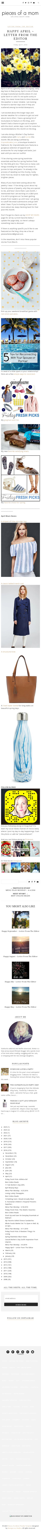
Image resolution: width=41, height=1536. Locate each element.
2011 (6, 1271)
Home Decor (15, 1433)
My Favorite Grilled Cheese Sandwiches (19, 1221)
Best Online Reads (12, 1182)
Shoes (21, 1472)
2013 (6, 1265)
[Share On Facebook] (32, 882)
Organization (28, 1452)
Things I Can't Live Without (13, 1485)
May (7, 1174)
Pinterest (29, 839)
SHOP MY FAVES (32, 215)
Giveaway (16, 1420)
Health (28, 1426)
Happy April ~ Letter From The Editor (19, 1248)
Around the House (16, 1361)
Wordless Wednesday (16, 1504)
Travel (28, 1485)
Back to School (32, 1361)
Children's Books (28, 1380)
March (7, 1250)
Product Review (8, 1465)
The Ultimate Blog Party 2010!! (24, 1085)
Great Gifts (18, 1426)
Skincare (29, 1472)
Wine (4, 1504)
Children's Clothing (10, 1387)
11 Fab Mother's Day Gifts (15, 1185)
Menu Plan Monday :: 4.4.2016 (16, 1245)
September (9, 1162)
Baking (4, 1367)
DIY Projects (6, 1393)
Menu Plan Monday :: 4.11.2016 (16, 1229)
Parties (5, 1459)
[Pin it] (34, 882)
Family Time (6, 1406)
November (9, 1156)
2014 (6, 1262)
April (7, 1176)
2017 (6, 1147)
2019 (6, 1141)
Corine (28, 137)
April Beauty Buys (11, 1188)
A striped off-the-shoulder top (13, 521)
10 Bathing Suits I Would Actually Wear (19, 1199)
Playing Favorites (23, 1459)
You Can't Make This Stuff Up (13, 1511)
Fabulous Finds (25, 1400)
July (6, 1168)
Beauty (12, 1367)
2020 (6, 1139)
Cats (18, 1380)
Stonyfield (17, 1478)
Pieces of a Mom (13, 1526)
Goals (33, 1420)
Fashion (16, 1406)
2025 (6, 1127)
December (9, 1153)
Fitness (25, 1406)
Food (32, 1406)
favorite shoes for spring (14, 502)
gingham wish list (11, 420)
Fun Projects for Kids (28, 1413)
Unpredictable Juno (9, 142)
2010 (6, 1274)
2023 (6, 1130)
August (8, 1165)
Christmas (24, 1387)
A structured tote (8, 652)
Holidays (5, 1433)
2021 (6, 1136)
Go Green (25, 1420)
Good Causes (7, 1426)
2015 (6, 1259)
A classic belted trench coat (12, 583)
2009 (6, 1277)
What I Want (7, 1498)
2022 (6, 1133)
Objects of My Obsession (11, 1452)
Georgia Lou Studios (15, 1528)
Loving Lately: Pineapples (14, 1193)
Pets (12, 1459)
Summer (26, 1478)
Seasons (13, 1472)
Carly (19, 137)
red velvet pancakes (9, 314)
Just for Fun (7, 1439)
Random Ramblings (24, 1465)
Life (36, 1439)
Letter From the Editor (20, 26)
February (8, 1253)
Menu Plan (16, 1446)
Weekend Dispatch (30, 1491)
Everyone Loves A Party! (21, 1069)
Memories (5, 1446)
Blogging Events (28, 1374)
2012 (6, 1268)
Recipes (4, 1472)
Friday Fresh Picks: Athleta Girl (16, 1179)
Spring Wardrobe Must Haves (16, 1237)
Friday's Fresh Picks (9, 1413)
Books (11, 1380)
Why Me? (30, 1498)
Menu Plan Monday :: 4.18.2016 (16, 1207)
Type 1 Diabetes (7, 1491)
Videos (18, 1491)
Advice (4, 1361)
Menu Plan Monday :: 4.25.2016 (16, 1191)
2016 (6, 1150)
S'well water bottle (10, 705)
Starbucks (6, 1478)
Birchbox (5, 1374)
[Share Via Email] (38, 882)
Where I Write (19, 1498)
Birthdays (15, 1374)
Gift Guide (6, 1420)
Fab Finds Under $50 (9, 1400)
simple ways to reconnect (24, 374)
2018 (6, 1144)
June (7, 1171)
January (8, 1256)
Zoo (28, 1511)
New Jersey (26, 1446)
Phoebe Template (26, 1526)
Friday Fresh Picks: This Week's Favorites (20, 1210)
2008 (6, 1279)
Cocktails (34, 1387)
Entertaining (19, 1393)
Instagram (17, 861)
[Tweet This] (29, 882)
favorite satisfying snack (18, 451)
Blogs (4, 1380)
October (8, 1159)
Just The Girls (28, 1433)
